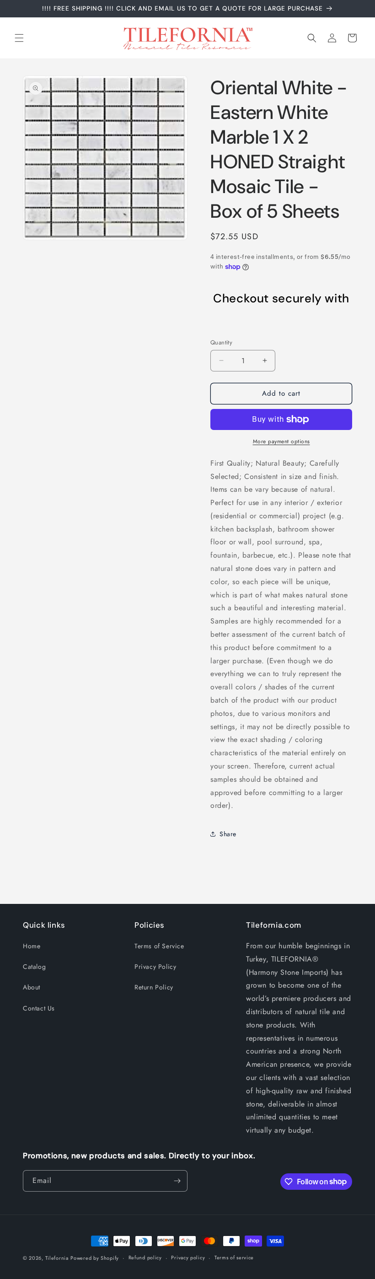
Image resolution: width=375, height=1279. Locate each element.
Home (31, 946)
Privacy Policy (155, 966)
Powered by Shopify (94, 1258)
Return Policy (153, 987)
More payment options (281, 441)
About (31, 987)
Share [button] (228, 833)
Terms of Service (159, 946)
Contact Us (39, 1008)
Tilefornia (57, 1258)
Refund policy (145, 1257)
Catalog (34, 966)
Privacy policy (188, 1257)
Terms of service (234, 1257)
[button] (19, 38)
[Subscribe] (177, 1181)
